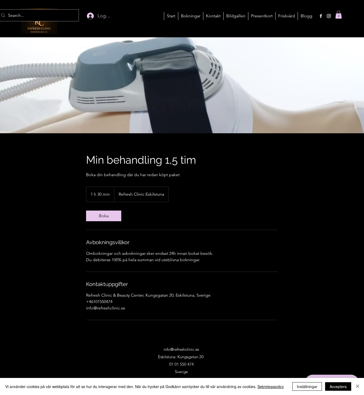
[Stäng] (357, 386)
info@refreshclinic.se (181, 349)
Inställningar (307, 386)
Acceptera (338, 386)
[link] (103, 216)
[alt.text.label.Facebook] (320, 16)
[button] (190, 16)
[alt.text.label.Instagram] (328, 16)
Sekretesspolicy (270, 386)
